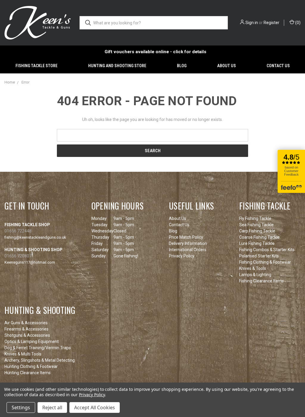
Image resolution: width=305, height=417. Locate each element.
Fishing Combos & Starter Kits (267, 249)
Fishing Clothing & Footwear (265, 262)
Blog (181, 65)
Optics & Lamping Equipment (31, 341)
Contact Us (278, 65)
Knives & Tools (252, 268)
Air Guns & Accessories (26, 322)
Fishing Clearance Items (261, 280)
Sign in (251, 22)
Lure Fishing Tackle (257, 243)
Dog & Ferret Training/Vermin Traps (37, 347)
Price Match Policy (186, 237)
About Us (226, 65)
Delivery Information (188, 243)
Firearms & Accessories (26, 329)
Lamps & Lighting (255, 274)
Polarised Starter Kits (259, 256)
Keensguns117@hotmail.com (29, 262)
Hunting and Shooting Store (117, 65)
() (297, 22)
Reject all (52, 407)
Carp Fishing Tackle (257, 231)
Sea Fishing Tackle (256, 224)
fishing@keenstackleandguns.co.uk (35, 237)
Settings (21, 407)
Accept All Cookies (94, 407)
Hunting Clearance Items (27, 372)
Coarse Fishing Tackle (259, 237)
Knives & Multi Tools (22, 354)
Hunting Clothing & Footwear (31, 366)
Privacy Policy (181, 256)
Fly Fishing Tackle (255, 218)
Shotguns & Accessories (27, 335)
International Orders (187, 249)
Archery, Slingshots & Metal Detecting (39, 360)
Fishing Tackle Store (36, 65)
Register (271, 22)
